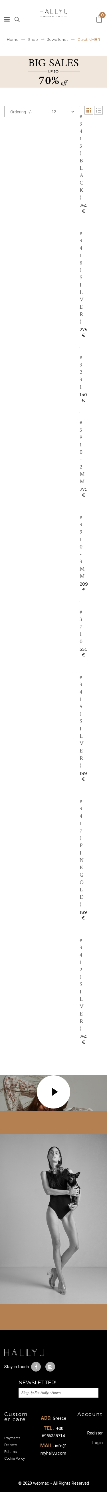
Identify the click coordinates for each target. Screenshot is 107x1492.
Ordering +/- (21, 112)
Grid (88, 110)
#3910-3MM (82, 547)
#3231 (81, 372)
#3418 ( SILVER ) (82, 277)
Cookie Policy (14, 1458)
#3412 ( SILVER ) (82, 984)
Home (13, 39)
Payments (12, 1438)
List (98, 110)
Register (95, 1433)
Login (97, 1442)
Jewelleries (57, 39)
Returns (10, 1451)
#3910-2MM (82, 452)
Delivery (10, 1445)
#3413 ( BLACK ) (82, 157)
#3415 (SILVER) (82, 721)
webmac (41, 1483)
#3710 (81, 626)
